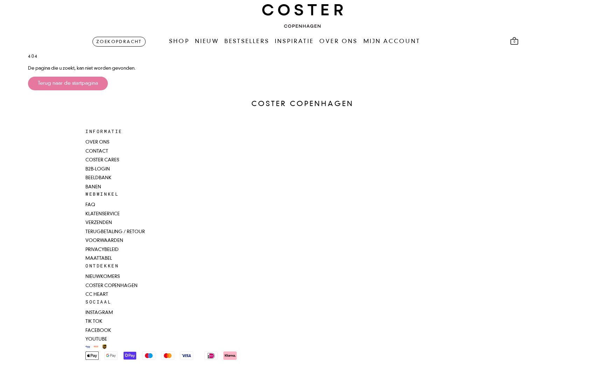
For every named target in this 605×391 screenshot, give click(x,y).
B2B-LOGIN (97, 169)
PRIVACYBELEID (102, 249)
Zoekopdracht (119, 42)
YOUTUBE (96, 339)
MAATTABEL (98, 258)
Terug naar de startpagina (68, 83)
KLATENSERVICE (102, 214)
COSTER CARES (102, 160)
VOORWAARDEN (104, 240)
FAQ (90, 205)
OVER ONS (338, 41)
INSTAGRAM (99, 312)
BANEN (93, 187)
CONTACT (96, 151)
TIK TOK (93, 321)
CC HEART (96, 294)
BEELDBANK (98, 178)
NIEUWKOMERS (102, 276)
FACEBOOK (98, 330)
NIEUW (207, 41)
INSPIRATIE (294, 41)
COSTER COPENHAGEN (111, 286)
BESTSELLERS (246, 41)
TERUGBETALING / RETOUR (115, 232)
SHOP (179, 41)
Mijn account (391, 41)
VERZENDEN (98, 223)
